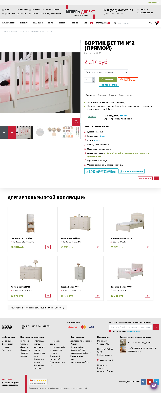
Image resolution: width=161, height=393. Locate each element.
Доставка (24, 9)
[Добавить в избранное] (156, 178)
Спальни (24, 343)
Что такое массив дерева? (139, 342)
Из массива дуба (57, 346)
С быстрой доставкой (55, 357)
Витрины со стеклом (38, 366)
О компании (7, 340)
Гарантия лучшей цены (80, 362)
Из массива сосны (55, 342)
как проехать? (106, 360)
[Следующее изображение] (76, 83)
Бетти (102, 136)
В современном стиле (57, 363)
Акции (88, 23)
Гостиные (24, 340)
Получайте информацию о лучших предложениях (130, 322)
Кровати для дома (39, 354)
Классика (98, 140)
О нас (7, 9)
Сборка (35, 14)
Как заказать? (153, 2)
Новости (6, 346)
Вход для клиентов (53, 14)
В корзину (110, 79)
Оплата (23, 14)
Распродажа (103, 23)
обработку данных (134, 331)
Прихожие (25, 349)
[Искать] (115, 23)
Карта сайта (7, 379)
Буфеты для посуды (38, 342)
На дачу (53, 352)
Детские (24, 346)
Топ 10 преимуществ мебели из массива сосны (142, 349)
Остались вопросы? (7, 327)
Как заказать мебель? (80, 352)
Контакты (144, 9)
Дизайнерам (10, 14)
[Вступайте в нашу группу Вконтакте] (143, 382)
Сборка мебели (77, 349)
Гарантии (36, 9)
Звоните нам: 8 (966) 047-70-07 (36, 327)
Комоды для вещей (39, 348)
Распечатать (145, 178)
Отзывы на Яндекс (52, 9)
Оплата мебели (77, 346)
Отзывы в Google (105, 371)
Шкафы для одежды (38, 360)
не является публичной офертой (74, 388)
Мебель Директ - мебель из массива (11, 384)
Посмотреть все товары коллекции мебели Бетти (35, 307)
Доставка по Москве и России (81, 342)
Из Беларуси (56, 349)
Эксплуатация (76, 356)
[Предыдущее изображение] (4, 83)
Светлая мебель (24, 354)
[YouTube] (150, 382)
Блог (72, 359)
